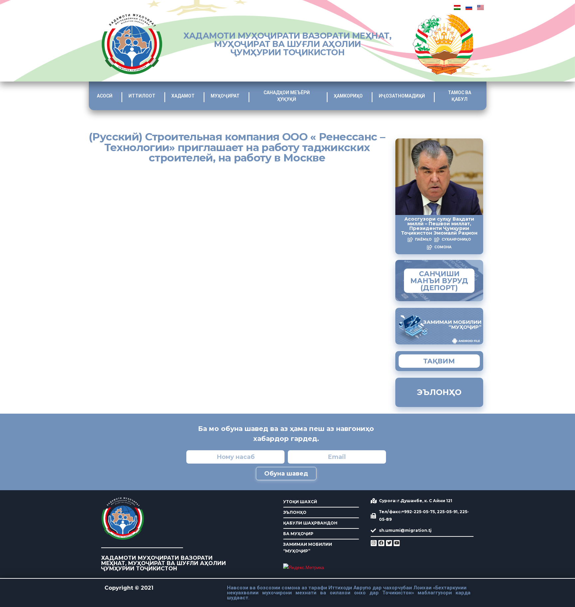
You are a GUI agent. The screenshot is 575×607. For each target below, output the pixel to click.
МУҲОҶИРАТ (225, 96)
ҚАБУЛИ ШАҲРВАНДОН (310, 522)
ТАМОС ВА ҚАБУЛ (459, 96)
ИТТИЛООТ (141, 96)
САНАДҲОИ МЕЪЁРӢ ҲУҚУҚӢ (287, 96)
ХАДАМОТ (183, 96)
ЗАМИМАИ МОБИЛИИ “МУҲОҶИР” (307, 547)
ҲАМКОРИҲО (348, 96)
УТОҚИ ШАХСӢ (300, 501)
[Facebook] (381, 543)
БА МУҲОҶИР (298, 533)
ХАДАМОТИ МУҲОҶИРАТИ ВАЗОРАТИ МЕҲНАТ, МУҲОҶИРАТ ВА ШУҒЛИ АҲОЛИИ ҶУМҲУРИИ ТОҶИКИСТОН (287, 44)
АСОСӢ (104, 96)
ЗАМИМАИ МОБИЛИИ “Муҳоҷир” (452, 324)
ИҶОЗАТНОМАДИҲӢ (402, 96)
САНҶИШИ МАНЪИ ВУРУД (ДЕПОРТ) (439, 281)
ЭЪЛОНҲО (294, 512)
